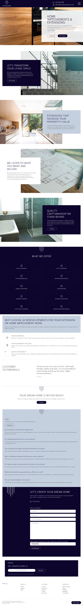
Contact (41, 402)
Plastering (65, 591)
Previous (35, 371)
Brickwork (65, 589)
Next (80, 371)
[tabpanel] (58, 371)
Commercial (65, 593)
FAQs (22, 589)
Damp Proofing (66, 586)
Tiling (64, 588)
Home (22, 586)
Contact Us (52, 36)
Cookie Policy (7, 603)
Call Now (52, 228)
